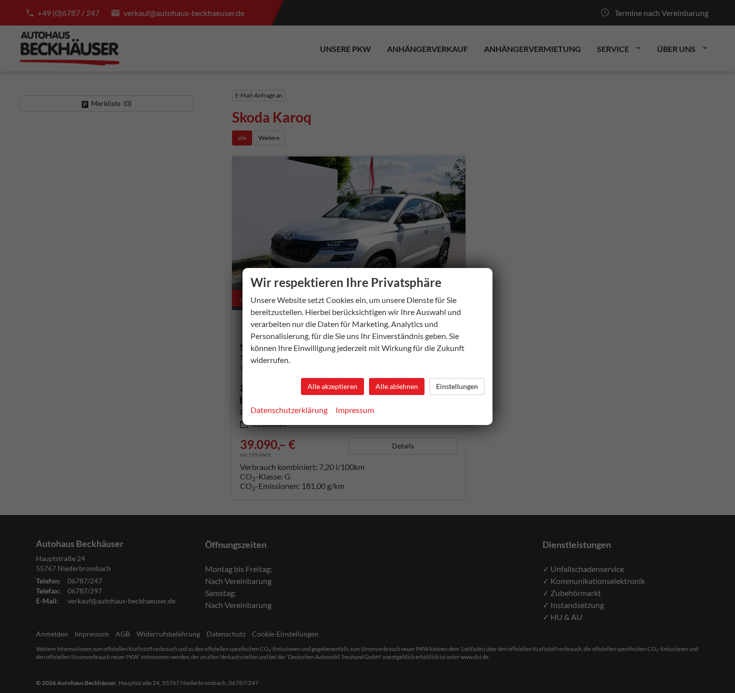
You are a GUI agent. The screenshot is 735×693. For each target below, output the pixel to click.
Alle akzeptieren (333, 386)
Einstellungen (457, 386)
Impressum (355, 409)
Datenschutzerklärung (289, 409)
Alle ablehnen (397, 386)
